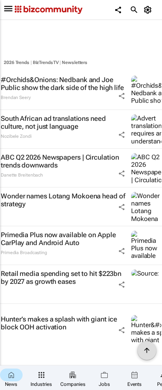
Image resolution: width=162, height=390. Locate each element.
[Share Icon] (121, 96)
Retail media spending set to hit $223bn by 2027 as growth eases (61, 278)
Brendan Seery (16, 97)
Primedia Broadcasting (24, 252)
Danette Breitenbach (22, 175)
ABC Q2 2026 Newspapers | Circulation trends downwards (60, 161)
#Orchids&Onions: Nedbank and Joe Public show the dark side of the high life (62, 84)
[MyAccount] (149, 9)
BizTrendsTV (46, 62)
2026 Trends (16, 62)
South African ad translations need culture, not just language (53, 122)
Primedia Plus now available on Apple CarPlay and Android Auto (58, 239)
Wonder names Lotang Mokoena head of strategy (63, 200)
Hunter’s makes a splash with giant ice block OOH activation (59, 323)
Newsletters (74, 62)
